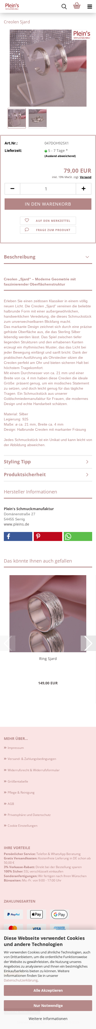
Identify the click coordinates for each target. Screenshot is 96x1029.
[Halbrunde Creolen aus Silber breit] (48, 67)
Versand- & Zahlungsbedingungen (32, 759)
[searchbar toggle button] (64, 6)
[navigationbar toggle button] (89, 6)
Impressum (16, 748)
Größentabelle (18, 781)
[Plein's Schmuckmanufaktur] (10, 6)
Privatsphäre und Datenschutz (29, 815)
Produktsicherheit (25, 474)
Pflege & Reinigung (21, 792)
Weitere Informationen (48, 1018)
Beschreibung (19, 257)
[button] (12, 189)
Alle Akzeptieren (48, 990)
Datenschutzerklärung (21, 980)
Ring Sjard (48, 658)
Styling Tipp (17, 461)
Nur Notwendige (48, 1005)
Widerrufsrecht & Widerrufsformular (34, 770)
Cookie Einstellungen (22, 825)
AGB (11, 804)
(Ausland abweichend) (60, 156)
